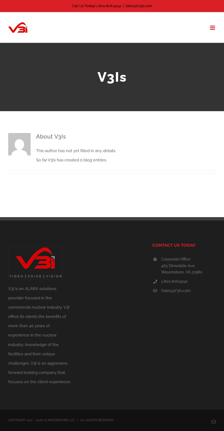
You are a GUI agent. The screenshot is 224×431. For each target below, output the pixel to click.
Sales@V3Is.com (138, 6)
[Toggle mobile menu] (213, 28)
